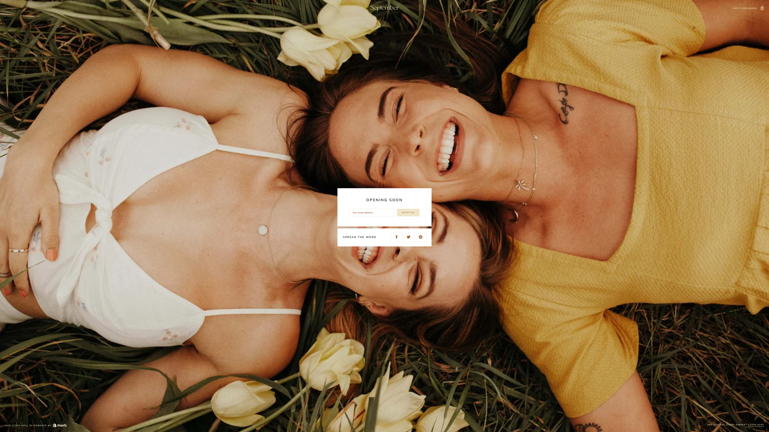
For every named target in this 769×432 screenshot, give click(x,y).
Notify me (408, 212)
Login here (756, 424)
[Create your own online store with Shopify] (59, 425)
